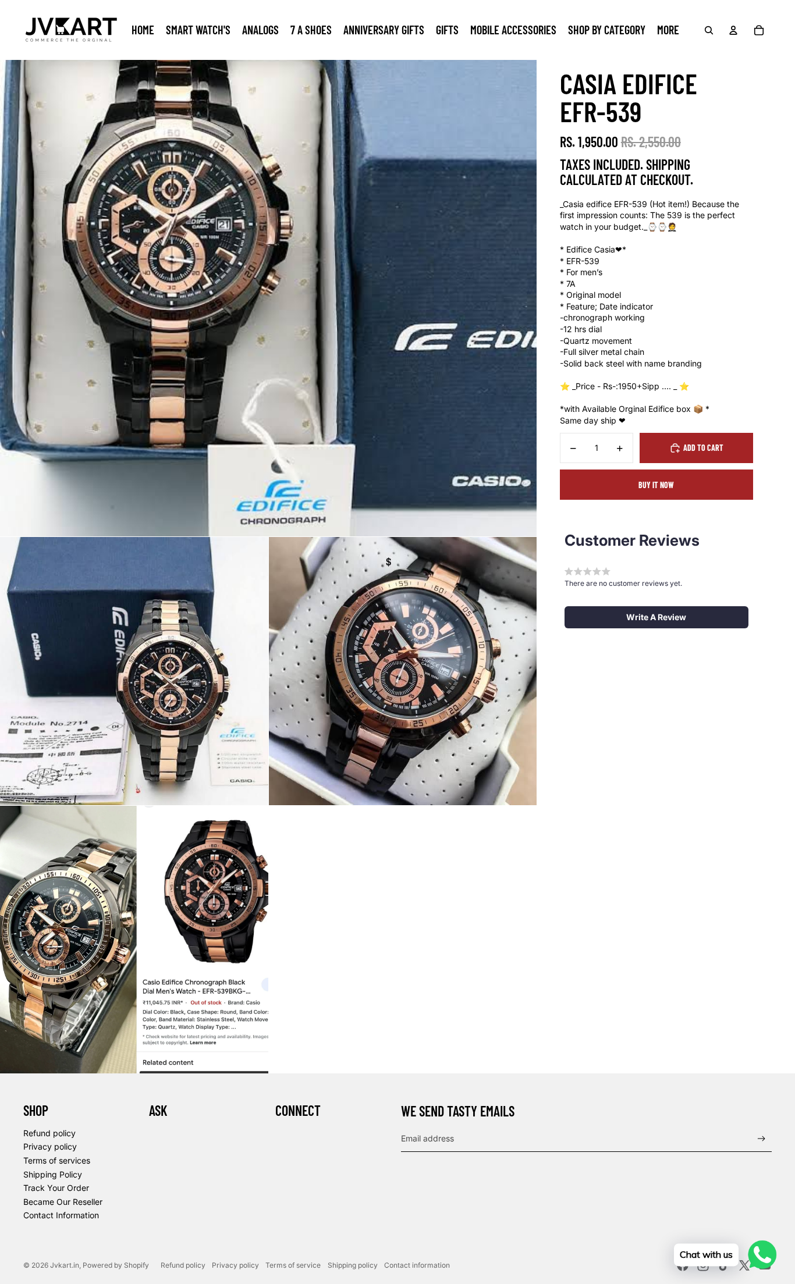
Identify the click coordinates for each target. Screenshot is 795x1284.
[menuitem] (143, 30)
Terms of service (293, 1265)
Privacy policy (50, 1146)
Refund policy (49, 1133)
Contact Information (61, 1215)
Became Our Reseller (62, 1202)
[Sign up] (761, 1139)
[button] (656, 617)
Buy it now (656, 485)
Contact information (417, 1265)
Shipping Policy (52, 1174)
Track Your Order (56, 1188)
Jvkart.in (64, 1265)
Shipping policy (353, 1265)
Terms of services (56, 1160)
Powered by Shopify (116, 1265)
